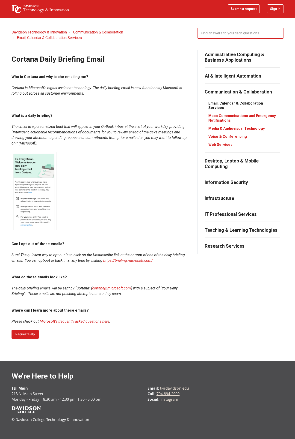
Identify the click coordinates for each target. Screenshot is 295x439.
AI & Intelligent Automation (233, 76)
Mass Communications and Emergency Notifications (242, 118)
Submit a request (244, 9)
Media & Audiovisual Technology (236, 128)
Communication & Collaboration (98, 32)
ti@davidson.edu (174, 388)
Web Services (220, 144)
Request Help (25, 334)
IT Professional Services (231, 214)
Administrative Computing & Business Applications (234, 57)
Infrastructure (219, 198)
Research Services (225, 246)
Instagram (169, 399)
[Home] (40, 9)
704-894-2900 (168, 393)
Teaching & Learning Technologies (241, 230)
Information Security (226, 182)
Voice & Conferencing (227, 136)
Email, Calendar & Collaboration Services (49, 38)
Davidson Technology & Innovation (39, 32)
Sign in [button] (275, 9)
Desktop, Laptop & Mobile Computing (232, 163)
